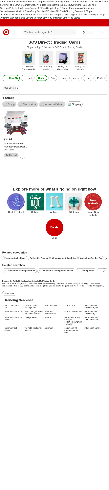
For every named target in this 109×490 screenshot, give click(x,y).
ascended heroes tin (12, 306)
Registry (42, 17)
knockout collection (73, 311)
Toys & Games (62, 8)
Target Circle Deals (79, 14)
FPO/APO (101, 78)
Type (87, 78)
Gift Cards (60, 11)
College (39, 1)
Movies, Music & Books (19, 11)
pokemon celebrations (50, 312)
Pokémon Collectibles (15, 258)
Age (53, 78)
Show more (9, 293)
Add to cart (11, 155)
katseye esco (30, 317)
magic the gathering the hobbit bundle (34, 312)
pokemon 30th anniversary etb (91, 306)
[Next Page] (104, 78)
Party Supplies (38, 11)
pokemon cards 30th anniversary (91, 318)
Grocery (34, 4)
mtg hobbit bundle (92, 328)
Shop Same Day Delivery (25, 17)
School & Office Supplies (42, 8)
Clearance (18, 14)
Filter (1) (13, 78)
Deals (10, 14)
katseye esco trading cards (30, 306)
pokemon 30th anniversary (90, 312)
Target (30, 47)
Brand (41, 78)
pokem (48, 317)
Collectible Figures (39, 258)
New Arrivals (30, 14)
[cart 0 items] (103, 32)
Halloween (48, 1)
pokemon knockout (13, 311)
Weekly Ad (94, 14)
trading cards (88, 270)
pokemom (49, 328)
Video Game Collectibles (64, 258)
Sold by (75, 78)
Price (63, 78)
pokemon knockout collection (13, 318)
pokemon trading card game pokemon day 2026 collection (73, 320)
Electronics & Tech (78, 8)
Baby (63, 4)
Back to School (27, 1)
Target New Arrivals (10, 1)
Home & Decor (92, 1)
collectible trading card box (21, 270)
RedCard (51, 17)
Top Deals (64, 14)
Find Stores (74, 17)
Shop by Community (76, 11)
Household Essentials (49, 4)
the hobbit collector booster (33, 329)
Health (17, 8)
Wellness (25, 8)
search (73, 32)
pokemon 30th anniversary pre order (71, 330)
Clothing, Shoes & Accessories (69, 1)
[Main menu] (16, 32)
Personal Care (80, 4)
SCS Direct (9, 149)
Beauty (69, 4)
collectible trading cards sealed (58, 270)
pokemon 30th (51, 305)
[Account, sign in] (89, 32)
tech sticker (69, 305)
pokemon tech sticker (11, 329)
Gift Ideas (50, 11)
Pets (11, 8)
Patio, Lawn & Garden (19, 4)
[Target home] (6, 32)
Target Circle (62, 17)
